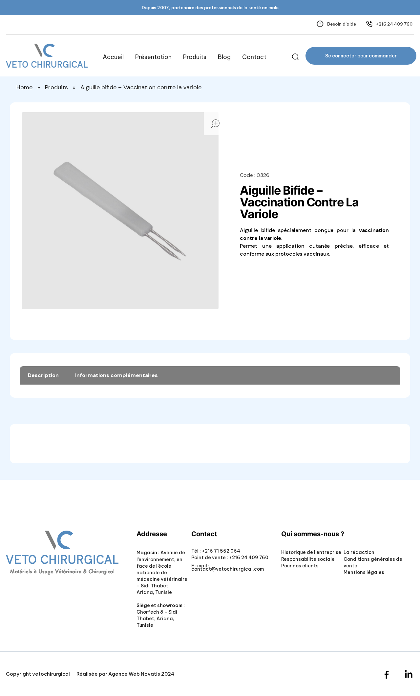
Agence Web (124, 674)
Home (24, 87)
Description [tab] (43, 375)
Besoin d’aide (341, 24)
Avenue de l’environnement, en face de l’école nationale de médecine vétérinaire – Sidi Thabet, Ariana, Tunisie (161, 572)
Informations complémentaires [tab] (116, 375)
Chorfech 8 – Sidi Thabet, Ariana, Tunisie (156, 618)
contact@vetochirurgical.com (227, 569)
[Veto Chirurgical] (47, 56)
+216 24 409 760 (394, 24)
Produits (56, 87)
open (215, 123)
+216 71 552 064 (220, 551)
